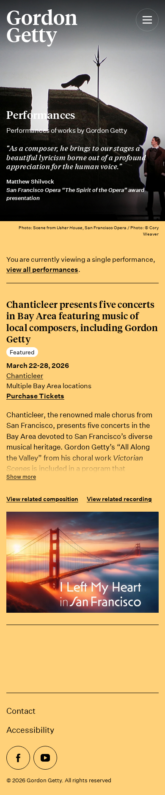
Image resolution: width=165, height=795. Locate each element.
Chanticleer (24, 375)
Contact (21, 710)
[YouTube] (45, 758)
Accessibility (30, 729)
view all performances (42, 269)
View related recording (119, 499)
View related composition (42, 499)
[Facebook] (18, 758)
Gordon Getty (41, 25)
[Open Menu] (147, 28)
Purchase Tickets (35, 395)
